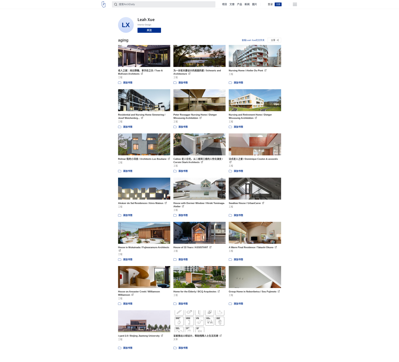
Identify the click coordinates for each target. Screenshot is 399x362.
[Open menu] (294, 4)
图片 (254, 4)
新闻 (247, 4)
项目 (224, 4)
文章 (232, 4)
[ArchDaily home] (103, 4)
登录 (270, 4)
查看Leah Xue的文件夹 (253, 40)
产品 (239, 4)
